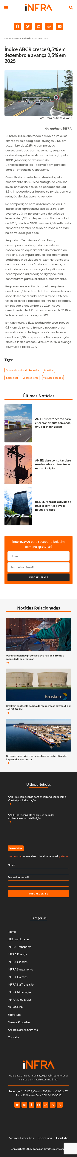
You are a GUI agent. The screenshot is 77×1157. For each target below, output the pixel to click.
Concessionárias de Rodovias (22, 370)
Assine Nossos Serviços (23, 1029)
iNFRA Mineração (19, 992)
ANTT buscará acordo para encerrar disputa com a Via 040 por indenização (53, 422)
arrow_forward (8, 662)
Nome (11, 865)
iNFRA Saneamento (20, 969)
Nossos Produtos (19, 1022)
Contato (13, 1037)
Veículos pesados (53, 377)
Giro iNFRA (15, 1007)
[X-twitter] (53, 1105)
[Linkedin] (24, 1105)
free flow (49, 370)
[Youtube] (17, 1105)
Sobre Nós (14, 1014)
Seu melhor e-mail (18, 877)
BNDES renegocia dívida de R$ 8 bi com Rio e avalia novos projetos (53, 505)
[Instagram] (38, 1105)
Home (12, 931)
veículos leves (30, 377)
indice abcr (11, 377)
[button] (6, 8)
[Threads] (60, 1105)
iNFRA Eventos (17, 977)
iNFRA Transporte (19, 946)
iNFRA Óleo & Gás (20, 999)
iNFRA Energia (17, 954)
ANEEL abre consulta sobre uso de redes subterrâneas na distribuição (53, 464)
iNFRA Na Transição (21, 984)
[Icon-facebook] (31, 1105)
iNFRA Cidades (17, 962)
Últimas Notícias (38, 395)
